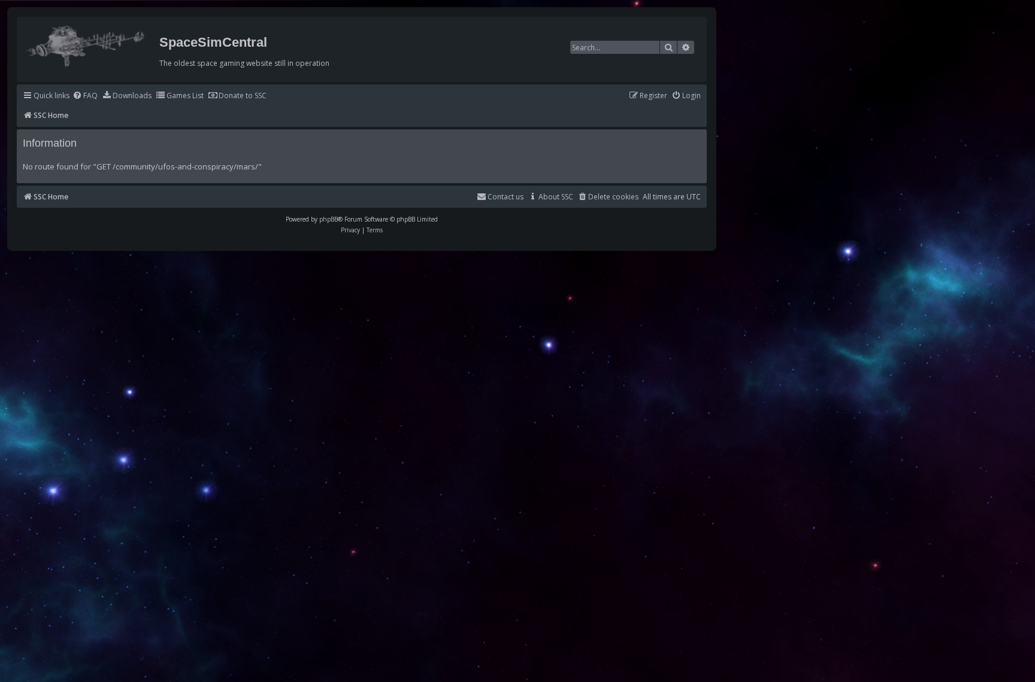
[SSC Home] (86, 44)
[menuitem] (85, 96)
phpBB (328, 219)
